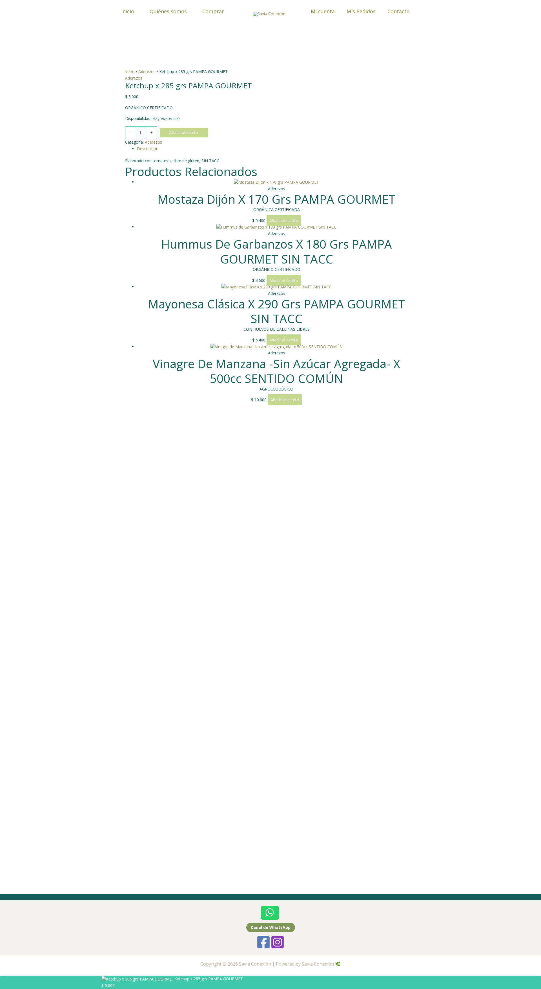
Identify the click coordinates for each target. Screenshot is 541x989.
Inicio (127, 11)
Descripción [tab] (147, 148)
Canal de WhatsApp (271, 927)
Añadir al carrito (183, 132)
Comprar (213, 11)
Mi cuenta (323, 11)
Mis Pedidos (361, 11)
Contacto (398, 11)
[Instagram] (277, 942)
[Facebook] (263, 942)
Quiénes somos (168, 11)
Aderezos (147, 71)
